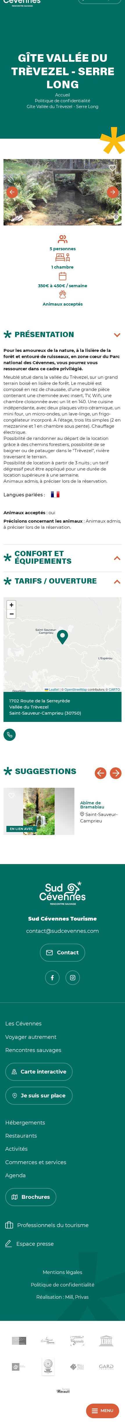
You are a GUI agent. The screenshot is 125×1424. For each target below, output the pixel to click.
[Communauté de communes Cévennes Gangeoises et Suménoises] (19, 1342)
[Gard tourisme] (106, 1368)
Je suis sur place (43, 1095)
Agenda (15, 1175)
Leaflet (53, 689)
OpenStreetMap (76, 689)
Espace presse (35, 1244)
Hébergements (25, 1123)
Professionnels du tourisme (53, 1225)
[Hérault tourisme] (62, 1391)
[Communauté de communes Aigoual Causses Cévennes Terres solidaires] (48, 1342)
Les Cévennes (23, 1024)
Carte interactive (43, 1072)
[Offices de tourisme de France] (77, 1368)
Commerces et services (35, 1162)
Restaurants (21, 1136)
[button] (62, 637)
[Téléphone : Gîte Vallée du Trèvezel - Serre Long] (9, 735)
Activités (16, 1149)
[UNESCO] (106, 1341)
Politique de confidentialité (62, 1285)
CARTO (114, 689)
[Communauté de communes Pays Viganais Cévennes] (77, 1342)
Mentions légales (62, 1272)
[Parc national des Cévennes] (19, 1368)
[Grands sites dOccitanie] (48, 1368)
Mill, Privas (77, 1297)
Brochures (36, 1197)
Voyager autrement (30, 1037)
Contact (68, 952)
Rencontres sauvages (33, 1050)
